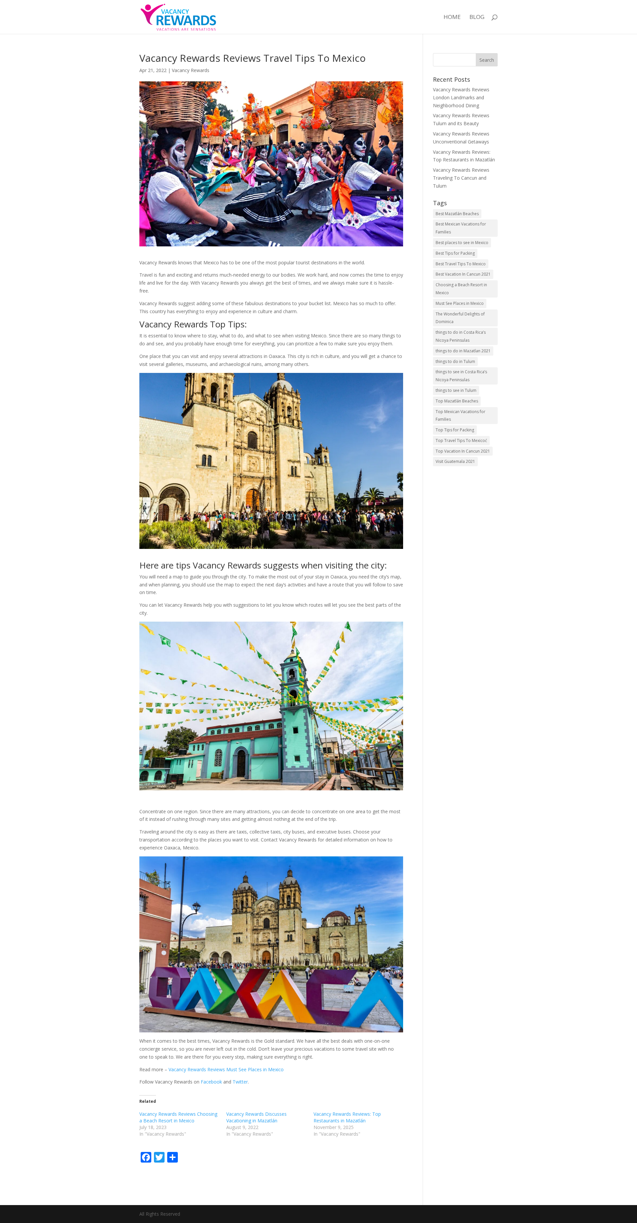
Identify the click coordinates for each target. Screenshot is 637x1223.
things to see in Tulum (456, 390)
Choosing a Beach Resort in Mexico (461, 289)
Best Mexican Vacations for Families (461, 228)
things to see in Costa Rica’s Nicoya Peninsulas (461, 376)
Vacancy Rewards (190, 70)
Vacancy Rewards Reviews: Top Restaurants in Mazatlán (347, 1117)
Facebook (212, 1082)
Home (452, 18)
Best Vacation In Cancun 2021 (463, 274)
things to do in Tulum (455, 361)
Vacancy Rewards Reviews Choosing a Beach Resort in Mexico (178, 1117)
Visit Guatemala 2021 (455, 461)
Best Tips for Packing (455, 253)
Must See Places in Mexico (460, 303)
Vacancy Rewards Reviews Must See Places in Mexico (226, 1069)
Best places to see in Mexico (462, 242)
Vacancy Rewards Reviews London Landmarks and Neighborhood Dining (461, 97)
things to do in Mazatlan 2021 (463, 351)
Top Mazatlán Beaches (457, 401)
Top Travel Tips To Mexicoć (461, 440)
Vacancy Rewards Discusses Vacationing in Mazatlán (256, 1117)
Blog (476, 18)
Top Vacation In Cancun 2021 (463, 451)
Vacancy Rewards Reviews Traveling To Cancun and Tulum (461, 178)
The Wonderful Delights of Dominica (460, 318)
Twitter (240, 1082)
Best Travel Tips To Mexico (461, 264)
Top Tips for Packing (455, 430)
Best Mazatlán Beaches (457, 214)
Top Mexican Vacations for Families (460, 415)
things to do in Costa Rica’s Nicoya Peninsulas (461, 336)
